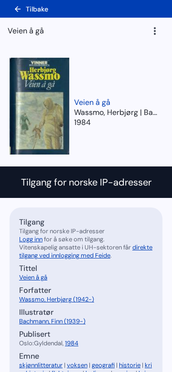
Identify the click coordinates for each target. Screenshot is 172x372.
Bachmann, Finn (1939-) (52, 321)
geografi (103, 365)
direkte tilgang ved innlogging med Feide (85, 251)
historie (129, 365)
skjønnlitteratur (41, 365)
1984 (82, 122)
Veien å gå (92, 102)
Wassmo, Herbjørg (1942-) (56, 299)
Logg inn (31, 239)
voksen (77, 365)
